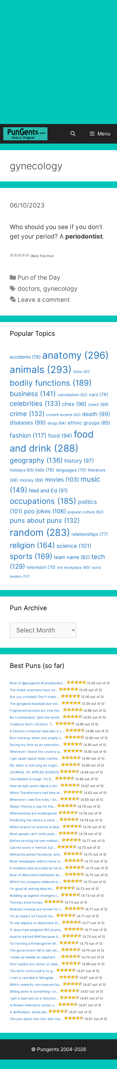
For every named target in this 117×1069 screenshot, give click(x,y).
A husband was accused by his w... (37, 868)
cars (98, 394)
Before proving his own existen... (35, 841)
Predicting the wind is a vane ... (34, 820)
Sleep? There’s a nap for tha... (33, 806)
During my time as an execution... (36, 745)
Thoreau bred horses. (26, 902)
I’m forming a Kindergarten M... (34, 943)
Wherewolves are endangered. (34, 813)
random (40, 532)
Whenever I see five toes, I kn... (34, 799)
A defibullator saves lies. (28, 1012)
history (79, 460)
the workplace (73, 567)
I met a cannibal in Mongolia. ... (34, 978)
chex (74, 404)
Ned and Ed (48, 491)
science (74, 545)
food (60, 435)
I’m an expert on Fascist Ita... (32, 916)
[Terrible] (12, 255)
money (31, 480)
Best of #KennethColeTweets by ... (37, 875)
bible (81, 371)
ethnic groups (89, 423)
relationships (90, 534)
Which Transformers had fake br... (36, 793)
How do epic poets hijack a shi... (34, 786)
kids (44, 470)
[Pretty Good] (23, 255)
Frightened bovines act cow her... (36, 710)
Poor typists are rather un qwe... (35, 964)
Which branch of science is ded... (35, 827)
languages (71, 470)
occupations (43, 501)
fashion (28, 435)
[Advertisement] (58, 62)
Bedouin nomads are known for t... (37, 909)
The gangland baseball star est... (35, 703)
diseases (28, 422)
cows (98, 404)
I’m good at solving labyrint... (32, 889)
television (41, 567)
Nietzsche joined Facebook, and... (36, 854)
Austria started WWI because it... (35, 936)
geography (36, 460)
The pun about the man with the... (36, 1019)
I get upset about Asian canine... (35, 758)
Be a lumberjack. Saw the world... (36, 717)
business (33, 394)
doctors (29, 288)
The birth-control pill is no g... (32, 971)
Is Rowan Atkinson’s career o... (33, 1005)
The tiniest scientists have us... (34, 690)
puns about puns (45, 520)
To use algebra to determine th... (35, 923)
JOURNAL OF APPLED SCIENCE (34, 772)
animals (41, 369)
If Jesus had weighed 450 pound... (36, 930)
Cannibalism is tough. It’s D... (32, 779)
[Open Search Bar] (72, 134)
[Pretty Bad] (16, 255)
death (96, 414)
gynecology (60, 288)
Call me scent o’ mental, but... (33, 847)
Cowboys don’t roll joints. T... (32, 724)
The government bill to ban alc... (35, 950)
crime (27, 414)
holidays (22, 470)
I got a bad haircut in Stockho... (34, 998)
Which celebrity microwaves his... (36, 984)
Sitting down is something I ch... (34, 991)
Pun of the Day (39, 277)
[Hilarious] (27, 255)
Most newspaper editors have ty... (36, 861)
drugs (56, 423)
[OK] (19, 255)
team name (72, 557)
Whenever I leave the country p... (36, 751)
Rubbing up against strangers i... (35, 895)
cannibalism (72, 395)
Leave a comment (44, 299)
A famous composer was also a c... (37, 731)
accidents (25, 357)
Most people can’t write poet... (34, 834)
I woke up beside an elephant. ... (35, 957)
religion (32, 545)
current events (63, 414)
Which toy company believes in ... (36, 882)
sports (31, 556)
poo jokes (45, 511)
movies (62, 479)
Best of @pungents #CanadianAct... (38, 683)
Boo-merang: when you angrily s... (37, 738)
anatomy (75, 355)
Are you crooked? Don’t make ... (35, 697)
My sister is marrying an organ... (35, 765)
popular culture (85, 511)
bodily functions (51, 383)
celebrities (35, 403)
